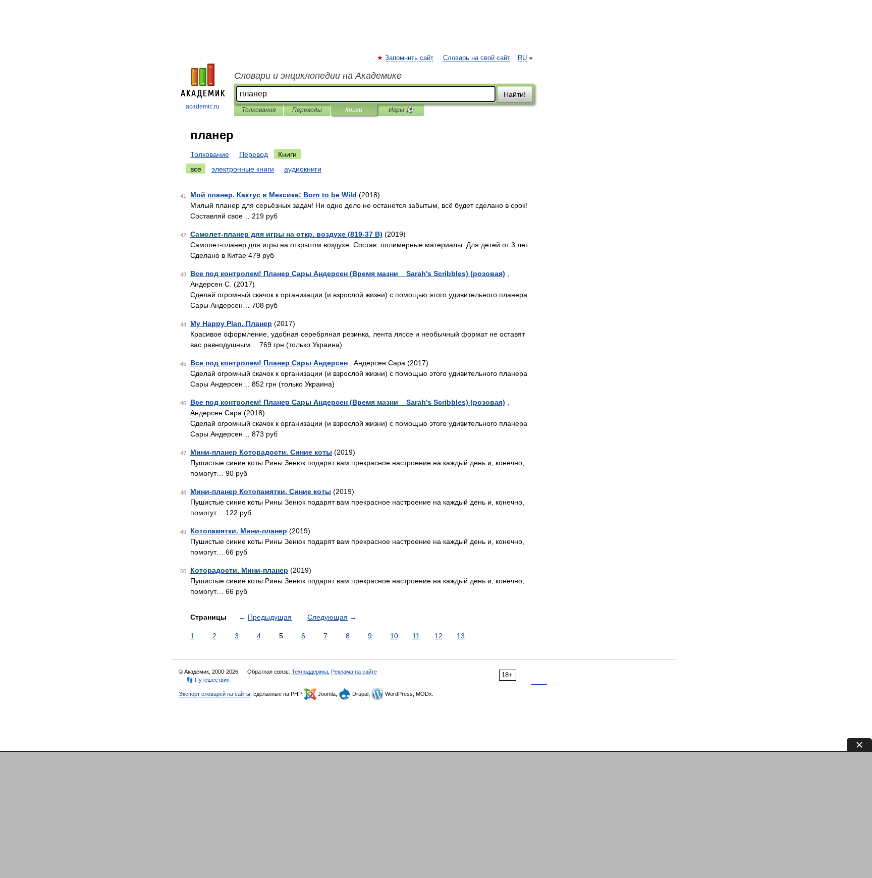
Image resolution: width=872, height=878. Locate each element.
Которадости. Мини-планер (239, 570)
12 (438, 636)
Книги (353, 110)
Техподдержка (310, 672)
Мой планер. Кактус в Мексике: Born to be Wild (273, 195)
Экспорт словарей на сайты (214, 694)
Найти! (515, 94)
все (195, 169)
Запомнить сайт (409, 58)
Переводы (307, 110)
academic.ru (203, 106)
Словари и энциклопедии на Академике (318, 76)
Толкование (209, 154)
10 (394, 636)
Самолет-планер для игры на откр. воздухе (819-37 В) (286, 234)
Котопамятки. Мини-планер (238, 531)
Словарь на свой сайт (476, 58)
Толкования (259, 110)
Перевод (253, 154)
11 (416, 636)
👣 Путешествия (208, 680)
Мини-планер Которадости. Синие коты (261, 452)
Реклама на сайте (354, 672)
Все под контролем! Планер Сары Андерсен (269, 363)
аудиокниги (302, 169)
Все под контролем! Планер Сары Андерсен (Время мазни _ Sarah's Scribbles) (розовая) (347, 273)
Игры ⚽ (401, 110)
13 (461, 636)
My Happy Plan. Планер (231, 323)
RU (522, 58)
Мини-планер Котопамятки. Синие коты (260, 491)
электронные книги (242, 169)
